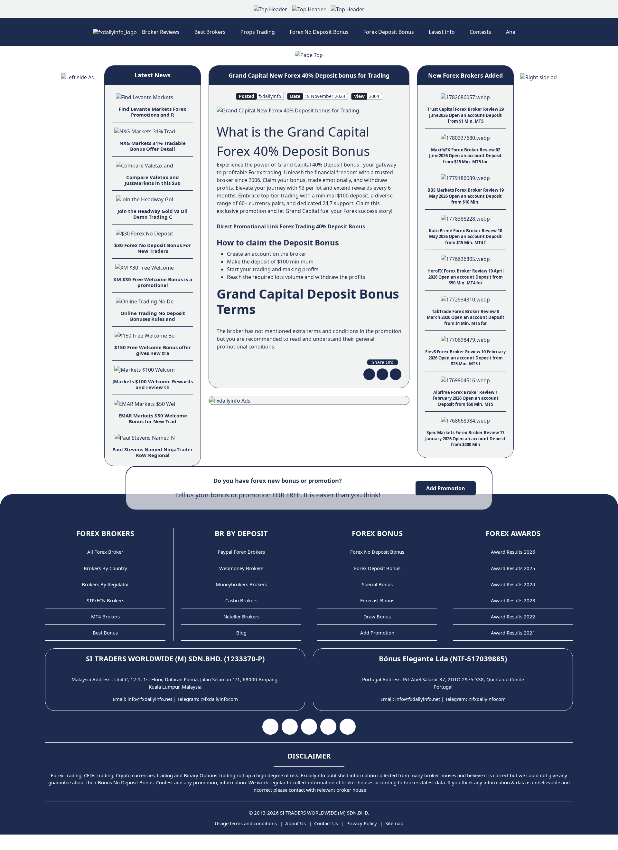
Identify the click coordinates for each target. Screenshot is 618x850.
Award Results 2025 (513, 568)
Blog (241, 632)
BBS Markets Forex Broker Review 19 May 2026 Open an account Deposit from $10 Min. (465, 196)
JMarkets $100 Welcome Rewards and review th (152, 384)
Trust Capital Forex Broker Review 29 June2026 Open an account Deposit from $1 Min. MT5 (465, 115)
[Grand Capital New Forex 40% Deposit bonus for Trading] (288, 109)
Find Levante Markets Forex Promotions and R (152, 112)
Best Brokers (210, 31)
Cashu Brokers (241, 600)
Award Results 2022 (513, 616)
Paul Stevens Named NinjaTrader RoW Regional (152, 452)
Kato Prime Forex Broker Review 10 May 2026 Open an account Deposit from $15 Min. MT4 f (465, 236)
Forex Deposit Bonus (388, 31)
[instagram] (309, 727)
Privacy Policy (361, 823)
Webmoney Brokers (241, 568)
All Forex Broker (105, 552)
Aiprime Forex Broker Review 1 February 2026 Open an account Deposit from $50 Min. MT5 (466, 398)
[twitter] (382, 374)
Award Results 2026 (513, 552)
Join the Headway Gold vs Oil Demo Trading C (152, 214)
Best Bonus (105, 632)
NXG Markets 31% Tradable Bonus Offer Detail (152, 146)
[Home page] (115, 32)
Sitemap (394, 823)
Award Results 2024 (513, 584)
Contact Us (326, 823)
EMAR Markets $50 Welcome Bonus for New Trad (152, 418)
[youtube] (290, 727)
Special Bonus (377, 584)
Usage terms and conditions (246, 823)
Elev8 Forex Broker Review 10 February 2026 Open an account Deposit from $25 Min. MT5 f (465, 358)
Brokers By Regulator (105, 584)
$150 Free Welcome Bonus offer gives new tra (152, 350)
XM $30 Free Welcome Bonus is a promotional (152, 282)
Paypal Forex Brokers (241, 552)
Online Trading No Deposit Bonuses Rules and (152, 316)
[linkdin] (395, 374)
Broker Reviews (161, 31)
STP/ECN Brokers (105, 600)
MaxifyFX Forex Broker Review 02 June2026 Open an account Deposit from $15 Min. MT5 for (465, 156)
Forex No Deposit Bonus (319, 31)
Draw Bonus (377, 616)
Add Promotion (445, 488)
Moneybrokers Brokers (241, 584)
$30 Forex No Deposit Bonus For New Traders (152, 248)
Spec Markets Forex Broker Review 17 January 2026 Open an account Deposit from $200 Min (465, 438)
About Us (295, 823)
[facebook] (369, 374)
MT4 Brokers (105, 616)
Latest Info (442, 31)
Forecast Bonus (377, 600)
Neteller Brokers (241, 616)
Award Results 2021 (513, 632)
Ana (510, 31)
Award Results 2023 (513, 600)
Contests (480, 31)
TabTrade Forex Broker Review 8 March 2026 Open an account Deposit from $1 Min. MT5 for (465, 317)
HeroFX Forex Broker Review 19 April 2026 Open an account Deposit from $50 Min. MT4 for (465, 277)
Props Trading (257, 31)
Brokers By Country (105, 568)
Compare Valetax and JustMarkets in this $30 (153, 180)
